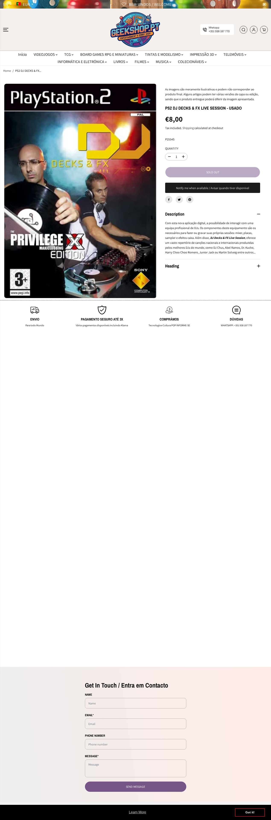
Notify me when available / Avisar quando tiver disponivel (212, 188)
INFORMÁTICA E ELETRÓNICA (81, 61)
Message (92, 756)
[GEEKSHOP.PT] (135, 29)
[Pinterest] (189, 199)
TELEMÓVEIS (234, 54)
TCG (68, 54)
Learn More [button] (137, 812)
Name (88, 694)
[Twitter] (179, 199)
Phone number (95, 735)
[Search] (243, 30)
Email (89, 715)
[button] (5, 29)
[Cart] (264, 30)
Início (22, 54)
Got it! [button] (250, 812)
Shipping (188, 128)
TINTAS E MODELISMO (163, 54)
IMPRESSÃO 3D (202, 54)
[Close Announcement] (264, 4)
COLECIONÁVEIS (191, 61)
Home (7, 71)
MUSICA (162, 61)
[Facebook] (168, 199)
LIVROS (120, 61)
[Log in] (254, 30)
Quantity (171, 148)
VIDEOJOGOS (45, 54)
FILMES (141, 61)
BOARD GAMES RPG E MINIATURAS (108, 54)
